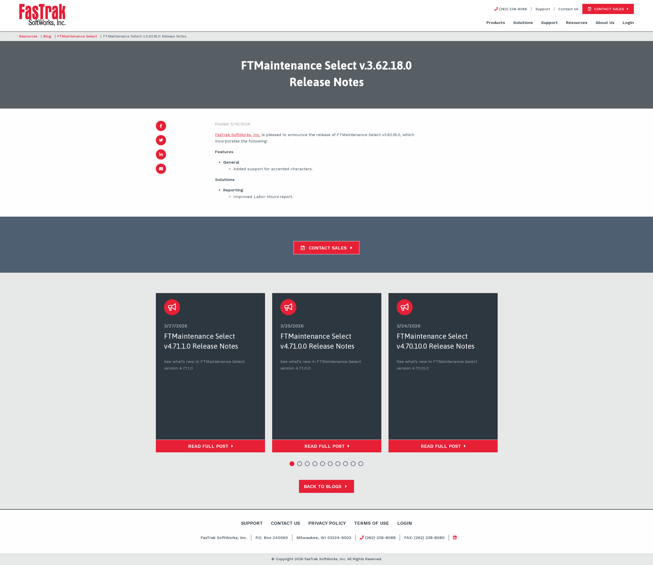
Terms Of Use (371, 523)
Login (628, 22)
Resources (576, 22)
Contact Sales (327, 248)
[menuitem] (495, 23)
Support (542, 9)
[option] (210, 372)
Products (495, 22)
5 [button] (322, 463)
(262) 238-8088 (380, 537)
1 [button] (292, 463)
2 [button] (299, 463)
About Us (605, 22)
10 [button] (360, 463)
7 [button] (338, 463)
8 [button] (345, 463)
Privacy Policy (327, 523)
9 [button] (353, 463)
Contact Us (568, 9)
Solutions (523, 22)
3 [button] (307, 463)
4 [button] (315, 463)
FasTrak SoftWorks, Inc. (237, 134)
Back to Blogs (323, 486)
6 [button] (330, 463)
